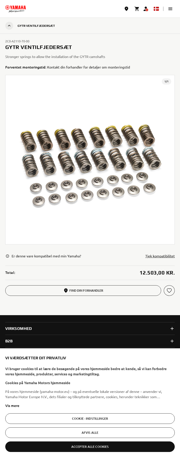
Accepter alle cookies (90, 447)
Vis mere (12, 405)
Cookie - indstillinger (90, 418)
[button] (170, 8)
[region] (90, 403)
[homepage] (15, 9)
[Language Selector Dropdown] (156, 8)
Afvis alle (90, 432)
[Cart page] (137, 8)
